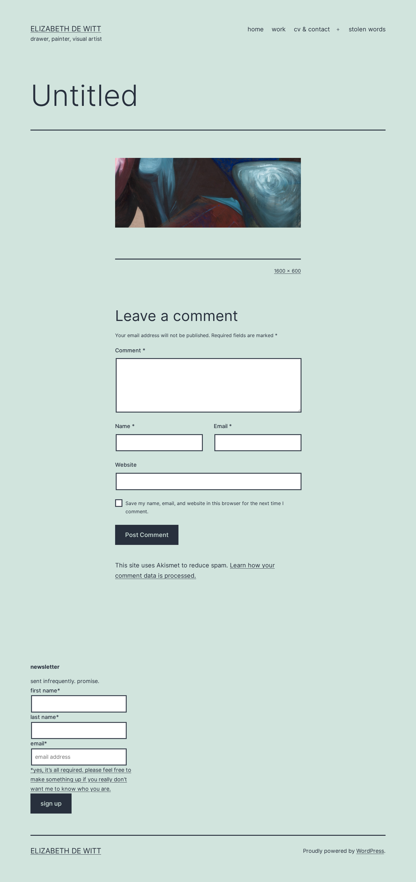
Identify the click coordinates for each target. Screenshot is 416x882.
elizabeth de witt (65, 28)
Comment (130, 350)
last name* (44, 717)
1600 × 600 (287, 271)
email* (38, 743)
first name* (45, 690)
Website (126, 465)
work (279, 29)
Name (125, 426)
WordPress (370, 851)
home (256, 29)
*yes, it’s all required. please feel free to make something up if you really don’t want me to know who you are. (80, 779)
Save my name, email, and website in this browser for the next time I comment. (204, 507)
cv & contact (312, 29)
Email (223, 426)
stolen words (367, 29)
